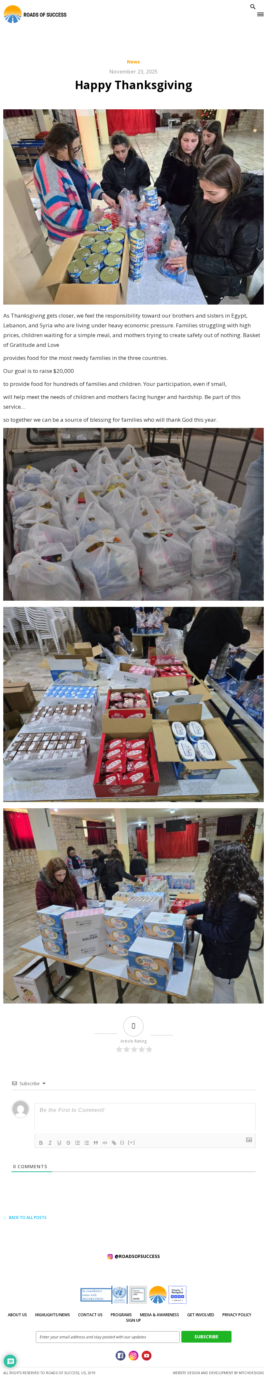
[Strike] (68, 1143)
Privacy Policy (236, 1315)
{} (122, 1142)
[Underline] (59, 1143)
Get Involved (200, 1315)
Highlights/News (52, 1315)
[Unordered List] (86, 1143)
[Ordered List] (77, 1143)
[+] (131, 1142)
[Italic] (50, 1143)
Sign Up (133, 1320)
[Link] (114, 1143)
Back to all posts (28, 1217)
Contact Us (90, 1315)
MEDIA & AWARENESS (159, 1315)
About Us (17, 1315)
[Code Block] (104, 1143)
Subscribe (206, 1336)
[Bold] (41, 1143)
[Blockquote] (95, 1143)
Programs (121, 1315)
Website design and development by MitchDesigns (218, 1373)
